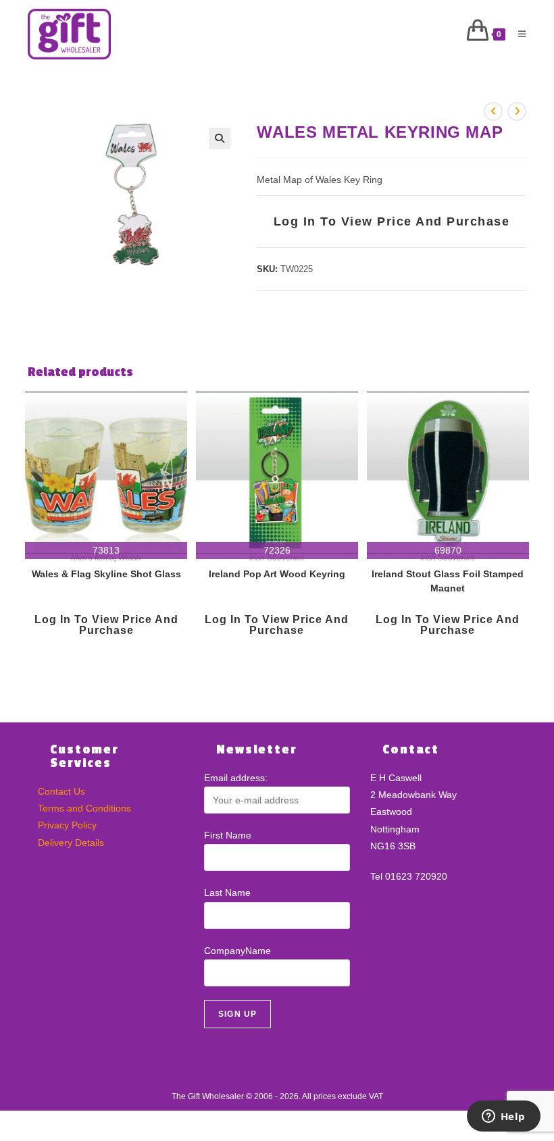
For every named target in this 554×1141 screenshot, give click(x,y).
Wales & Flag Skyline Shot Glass (106, 573)
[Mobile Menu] (517, 34)
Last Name (227, 892)
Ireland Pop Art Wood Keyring (277, 573)
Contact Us (61, 791)
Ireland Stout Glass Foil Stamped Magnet (448, 580)
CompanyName (237, 950)
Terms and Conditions (84, 808)
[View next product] (516, 111)
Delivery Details (71, 842)
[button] (219, 138)
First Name (227, 835)
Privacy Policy (67, 825)
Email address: (236, 777)
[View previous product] (493, 111)
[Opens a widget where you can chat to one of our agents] (503, 1117)
